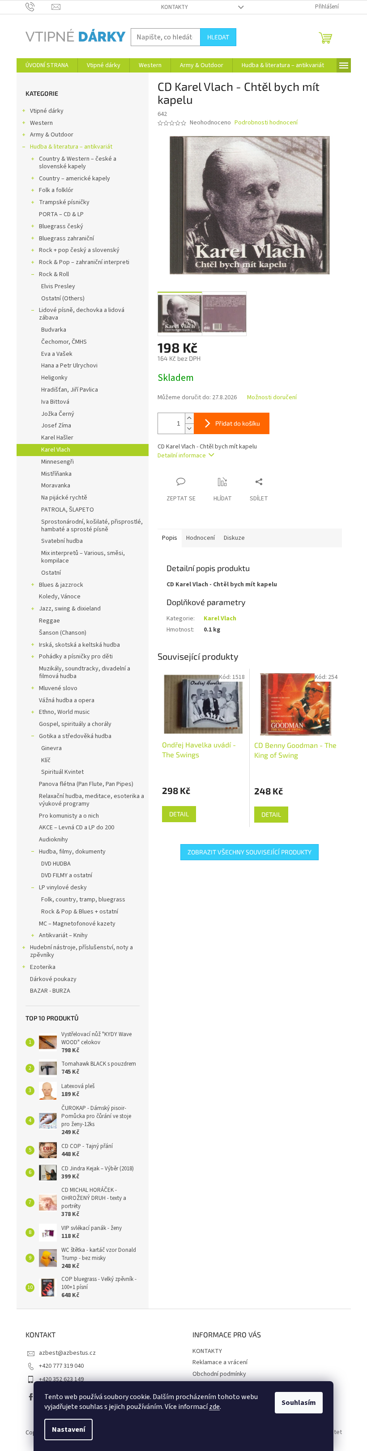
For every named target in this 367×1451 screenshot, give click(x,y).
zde (214, 1407)
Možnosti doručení (272, 397)
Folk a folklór (56, 190)
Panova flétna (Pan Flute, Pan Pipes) (86, 784)
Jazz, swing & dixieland (70, 608)
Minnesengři (57, 461)
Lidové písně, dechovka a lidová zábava (81, 314)
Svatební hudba (62, 541)
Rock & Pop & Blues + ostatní (79, 911)
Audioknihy (53, 839)
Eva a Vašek (57, 354)
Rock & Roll (54, 274)
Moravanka (55, 485)
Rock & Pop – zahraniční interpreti (84, 262)
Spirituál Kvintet (62, 772)
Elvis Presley (58, 286)
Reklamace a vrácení (220, 1362)
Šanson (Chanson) (62, 632)
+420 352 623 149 (61, 1379)
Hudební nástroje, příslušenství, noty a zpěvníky (81, 951)
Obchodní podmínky (219, 1374)
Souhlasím (299, 1403)
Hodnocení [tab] (200, 537)
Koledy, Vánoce (60, 596)
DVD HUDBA (56, 863)
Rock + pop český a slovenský (79, 250)
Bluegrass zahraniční (66, 238)
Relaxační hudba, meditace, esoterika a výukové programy (91, 800)
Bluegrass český (61, 226)
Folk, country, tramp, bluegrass (83, 899)
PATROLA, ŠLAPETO (67, 509)
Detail (179, 814)
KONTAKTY (174, 7)
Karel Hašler (57, 437)
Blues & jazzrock (61, 584)
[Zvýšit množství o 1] (189, 418)
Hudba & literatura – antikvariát (71, 146)
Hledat (218, 37)
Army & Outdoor (51, 134)
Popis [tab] (169, 537)
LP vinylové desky (63, 887)
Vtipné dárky (47, 111)
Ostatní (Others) (63, 298)
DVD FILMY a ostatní (66, 875)
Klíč (46, 760)
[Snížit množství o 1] (189, 428)
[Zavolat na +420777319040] (39, 7)
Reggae (49, 620)
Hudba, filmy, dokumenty (72, 851)
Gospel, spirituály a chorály (75, 724)
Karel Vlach (55, 449)
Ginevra (51, 748)
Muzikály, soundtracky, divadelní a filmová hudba (84, 672)
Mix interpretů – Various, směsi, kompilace (83, 557)
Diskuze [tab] (234, 537)
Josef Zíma (56, 425)
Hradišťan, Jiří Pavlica (69, 389)
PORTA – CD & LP (61, 214)
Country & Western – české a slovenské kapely (77, 162)
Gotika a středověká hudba (75, 736)
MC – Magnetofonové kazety (77, 923)
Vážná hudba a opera (66, 700)
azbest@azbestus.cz (67, 1353)
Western (41, 123)
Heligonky (54, 377)
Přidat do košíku (237, 423)
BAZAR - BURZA (50, 990)
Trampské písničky (64, 202)
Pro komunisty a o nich (69, 815)
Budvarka (53, 329)
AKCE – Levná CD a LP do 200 (76, 827)
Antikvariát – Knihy (63, 935)
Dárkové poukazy (53, 979)
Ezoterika (42, 967)
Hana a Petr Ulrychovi (69, 365)
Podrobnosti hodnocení (266, 123)
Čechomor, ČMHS (64, 341)
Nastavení (68, 1429)
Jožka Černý (57, 414)
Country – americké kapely (74, 178)
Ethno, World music (64, 712)
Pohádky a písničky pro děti (76, 656)
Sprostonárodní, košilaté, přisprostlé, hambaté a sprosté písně (92, 525)
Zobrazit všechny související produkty (250, 852)
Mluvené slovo (58, 688)
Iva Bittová (55, 401)
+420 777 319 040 (61, 1365)
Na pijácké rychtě (64, 497)
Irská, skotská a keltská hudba (79, 644)
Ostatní (51, 572)
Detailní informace (182, 455)
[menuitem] (47, 65)
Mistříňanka (56, 473)
